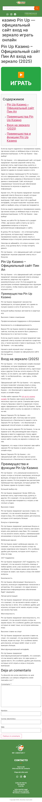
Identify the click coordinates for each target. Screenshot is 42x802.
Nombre (4, 710)
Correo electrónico (8, 719)
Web (2, 727)
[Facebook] (15, 14)
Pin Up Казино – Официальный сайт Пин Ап (20, 108)
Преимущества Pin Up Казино (20, 118)
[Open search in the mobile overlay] (21, 8)
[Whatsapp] (7, 14)
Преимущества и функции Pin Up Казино (19, 137)
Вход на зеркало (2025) (18, 126)
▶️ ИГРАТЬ (21, 78)
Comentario (6, 684)
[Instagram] (11, 14)
